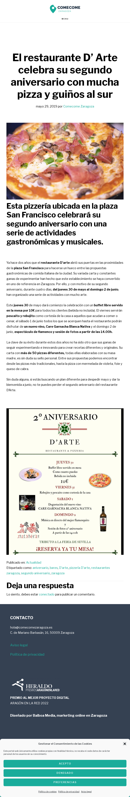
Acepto (65, 763)
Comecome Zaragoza (65, 8)
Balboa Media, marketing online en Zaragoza (70, 715)
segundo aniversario (35, 573)
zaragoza (57, 573)
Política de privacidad (68, 791)
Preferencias (65, 782)
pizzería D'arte (79, 568)
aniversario (40, 568)
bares (54, 568)
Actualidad (33, 562)
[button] (124, 743)
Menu (65, 19)
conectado (47, 594)
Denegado (65, 772)
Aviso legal (86, 791)
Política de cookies (47, 791)
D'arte (63, 568)
